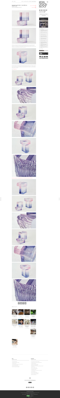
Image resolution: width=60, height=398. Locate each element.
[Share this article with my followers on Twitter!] (21, 303)
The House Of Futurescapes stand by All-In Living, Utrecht (33, 336)
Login (12, 1)
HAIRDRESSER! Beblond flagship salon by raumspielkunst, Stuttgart (27, 326)
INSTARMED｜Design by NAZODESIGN (14, 325)
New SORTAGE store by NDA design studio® (33, 316)
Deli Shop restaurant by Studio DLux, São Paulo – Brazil (20, 326)
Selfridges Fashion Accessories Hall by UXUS (14, 316)
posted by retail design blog (15, 7)
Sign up (30, 382)
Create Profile (44, 15)
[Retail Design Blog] (43, 4)
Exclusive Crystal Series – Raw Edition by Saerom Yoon (19, 6)
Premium (30, 1)
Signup (14, 1)
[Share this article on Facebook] (19, 303)
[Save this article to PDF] (25, 303)
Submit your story (26, 1)
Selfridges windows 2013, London (27, 315)
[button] (22, 394)
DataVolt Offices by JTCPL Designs (14, 345)
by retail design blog (21, 317)
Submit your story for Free (43, 14)
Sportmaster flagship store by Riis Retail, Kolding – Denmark (33, 326)
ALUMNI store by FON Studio (20, 315)
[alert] (30, 394)
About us (23, 1)
